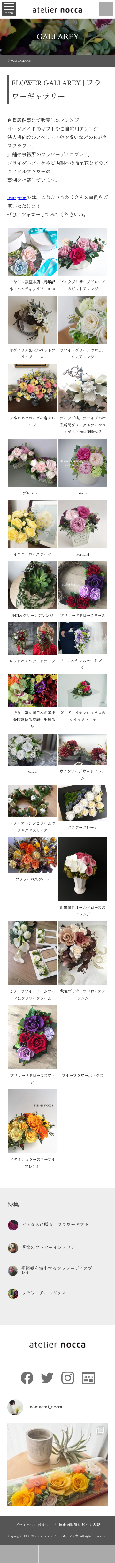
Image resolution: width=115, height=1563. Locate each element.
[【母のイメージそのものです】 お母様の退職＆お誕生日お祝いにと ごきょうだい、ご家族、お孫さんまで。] (57, 1473)
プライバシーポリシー (34, 1525)
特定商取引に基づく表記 (79, 1525)
